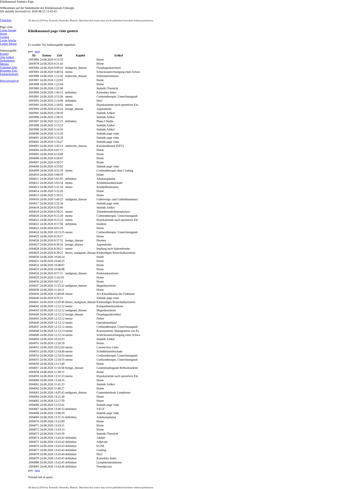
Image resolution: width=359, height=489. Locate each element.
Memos (4, 64)
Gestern (4, 37)
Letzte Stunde (8, 30)
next (37, 51)
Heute (3, 33)
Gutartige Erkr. (9, 67)
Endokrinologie (9, 74)
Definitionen (7, 60)
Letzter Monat (8, 43)
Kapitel (4, 53)
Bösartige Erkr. (9, 70)
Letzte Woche (8, 40)
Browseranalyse (9, 80)
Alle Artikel (7, 57)
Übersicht (5, 20)
